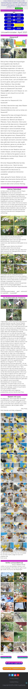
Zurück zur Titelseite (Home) (14, 668)
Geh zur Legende (14, 663)
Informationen (9, 8)
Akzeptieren (19, 8)
